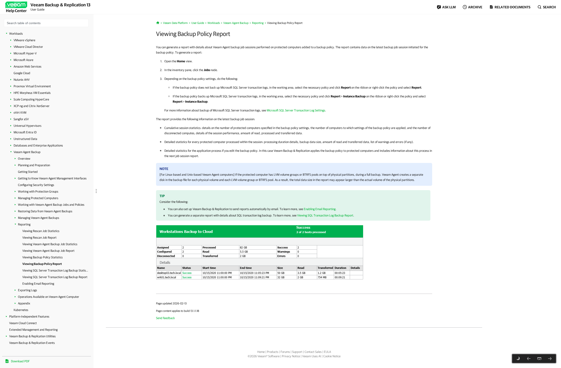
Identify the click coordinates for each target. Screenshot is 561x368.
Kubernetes (21, 310)
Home (261, 352)
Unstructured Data (25, 139)
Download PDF (20, 361)
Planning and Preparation (34, 165)
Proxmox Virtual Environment (32, 86)
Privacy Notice (291, 356)
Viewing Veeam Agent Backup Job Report (48, 250)
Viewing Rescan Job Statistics (40, 231)
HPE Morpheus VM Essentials (32, 93)
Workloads (16, 33)
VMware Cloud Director (28, 46)
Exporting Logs (27, 290)
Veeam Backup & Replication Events (32, 343)
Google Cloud (22, 73)
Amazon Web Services (27, 66)
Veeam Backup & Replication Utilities (32, 336)
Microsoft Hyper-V (25, 53)
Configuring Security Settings (36, 185)
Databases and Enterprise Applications (38, 145)
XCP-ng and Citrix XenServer (32, 106)
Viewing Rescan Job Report (39, 237)
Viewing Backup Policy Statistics (42, 257)
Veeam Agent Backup (27, 152)
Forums (285, 352)
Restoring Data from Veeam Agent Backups (45, 211)
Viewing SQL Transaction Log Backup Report (325, 215)
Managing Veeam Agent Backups (38, 218)
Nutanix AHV (22, 79)
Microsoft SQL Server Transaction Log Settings (296, 110)
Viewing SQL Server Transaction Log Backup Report (54, 277)
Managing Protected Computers (38, 198)
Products (272, 352)
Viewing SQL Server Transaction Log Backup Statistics (55, 270)
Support (297, 352)
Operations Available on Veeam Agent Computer (48, 296)
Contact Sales (313, 352)
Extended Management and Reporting (33, 329)
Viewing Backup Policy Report (42, 264)
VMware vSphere (24, 40)
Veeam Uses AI (311, 356)
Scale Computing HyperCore (31, 99)
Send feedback (165, 318)
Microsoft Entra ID (25, 132)
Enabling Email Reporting (38, 283)
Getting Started (28, 171)
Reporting (24, 224)
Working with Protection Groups (38, 191)
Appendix (24, 303)
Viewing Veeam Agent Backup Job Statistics (49, 244)
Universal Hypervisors (27, 125)
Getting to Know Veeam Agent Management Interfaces (52, 178)
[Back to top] (539, 358)
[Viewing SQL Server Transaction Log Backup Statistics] (549, 358)
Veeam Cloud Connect (23, 323)
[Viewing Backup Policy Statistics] (528, 358)
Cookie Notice (332, 356)
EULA (327, 352)
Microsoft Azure (23, 60)
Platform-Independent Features (29, 316)
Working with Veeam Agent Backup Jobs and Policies (51, 204)
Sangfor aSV (21, 119)
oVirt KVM (20, 112)
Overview (24, 158)
